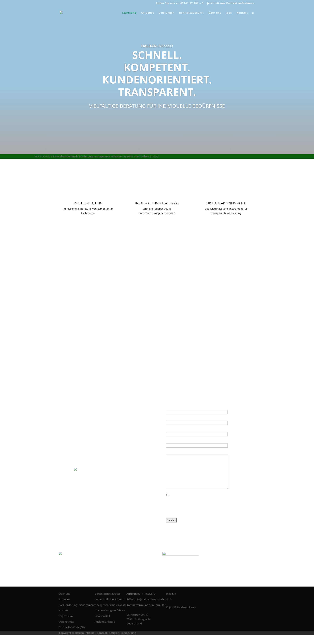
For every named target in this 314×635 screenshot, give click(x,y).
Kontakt (242, 12)
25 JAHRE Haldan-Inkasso (181, 607)
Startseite (129, 12)
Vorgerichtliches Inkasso (109, 599)
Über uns (214, 12)
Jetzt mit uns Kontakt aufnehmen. (231, 3)
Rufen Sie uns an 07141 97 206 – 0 (180, 3)
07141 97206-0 (146, 593)
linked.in (171, 593)
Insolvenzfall (102, 616)
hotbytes (142, 633)
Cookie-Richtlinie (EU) (72, 627)
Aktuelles (147, 12)
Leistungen (166, 12)
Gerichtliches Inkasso (107, 593)
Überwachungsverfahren (110, 610)
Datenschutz (66, 621)
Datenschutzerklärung (198, 495)
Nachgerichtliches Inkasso (110, 605)
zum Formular (157, 605)
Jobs (229, 12)
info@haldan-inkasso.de (149, 599)
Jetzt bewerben (168, 156)
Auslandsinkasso (105, 621)
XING (169, 599)
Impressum (66, 616)
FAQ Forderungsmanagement (77, 605)
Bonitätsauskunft (191, 12)
